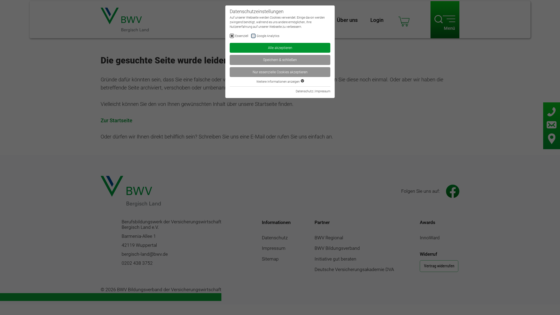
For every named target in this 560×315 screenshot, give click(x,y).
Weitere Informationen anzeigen (278, 81)
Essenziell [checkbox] (241, 36)
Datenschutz (304, 91)
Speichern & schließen (280, 60)
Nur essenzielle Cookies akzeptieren (280, 72)
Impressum (322, 91)
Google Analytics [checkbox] (268, 36)
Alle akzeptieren (280, 48)
